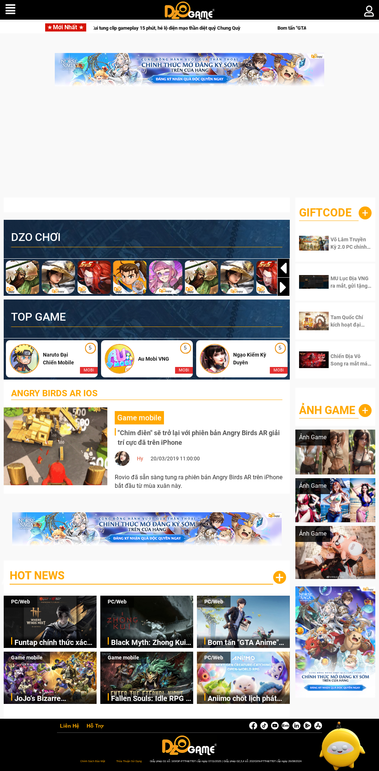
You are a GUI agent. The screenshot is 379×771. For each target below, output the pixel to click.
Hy (140, 458)
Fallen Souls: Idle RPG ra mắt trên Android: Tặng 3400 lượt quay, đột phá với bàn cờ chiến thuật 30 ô (151, 699)
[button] (283, 287)
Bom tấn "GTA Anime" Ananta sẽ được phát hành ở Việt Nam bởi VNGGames (257, 28)
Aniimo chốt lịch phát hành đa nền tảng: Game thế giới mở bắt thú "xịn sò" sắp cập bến (248, 699)
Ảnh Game (327, 410)
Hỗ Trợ (95, 726)
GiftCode (325, 212)
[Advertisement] (189, 146)
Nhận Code (349, 243)
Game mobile (27, 658)
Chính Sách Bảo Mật (92, 761)
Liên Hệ (69, 726)
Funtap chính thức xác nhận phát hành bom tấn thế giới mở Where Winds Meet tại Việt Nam (54, 643)
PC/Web (20, 602)
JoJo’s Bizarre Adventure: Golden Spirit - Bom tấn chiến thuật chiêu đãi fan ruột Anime (54, 699)
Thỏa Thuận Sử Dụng (129, 761)
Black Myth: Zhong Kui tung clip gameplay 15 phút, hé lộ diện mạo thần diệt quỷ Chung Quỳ (151, 643)
